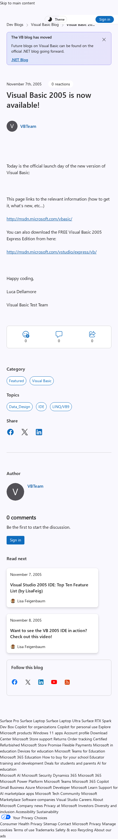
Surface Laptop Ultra (63, 720)
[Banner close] (104, 39)
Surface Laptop (32, 720)
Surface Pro (9, 720)
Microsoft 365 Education (20, 757)
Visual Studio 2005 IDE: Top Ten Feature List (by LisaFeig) (49, 587)
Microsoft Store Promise (41, 745)
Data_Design (19, 406)
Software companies (38, 799)
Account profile (76, 732)
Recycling (85, 829)
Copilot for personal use (77, 726)
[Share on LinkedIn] (39, 433)
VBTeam (28, 126)
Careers (85, 799)
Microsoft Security (37, 775)
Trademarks (44, 829)
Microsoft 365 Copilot (90, 781)
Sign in (104, 19)
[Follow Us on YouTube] (54, 684)
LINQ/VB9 (60, 406)
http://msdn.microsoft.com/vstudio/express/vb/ (52, 252)
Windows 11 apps (48, 732)
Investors (86, 805)
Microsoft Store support (32, 738)
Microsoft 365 (90, 775)
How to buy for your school (65, 757)
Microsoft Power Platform (21, 781)
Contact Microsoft (73, 823)
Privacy (95, 823)
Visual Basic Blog (45, 24)
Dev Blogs (15, 24)
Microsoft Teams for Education (80, 751)
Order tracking (80, 738)
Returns (60, 738)
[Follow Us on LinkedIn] (41, 684)
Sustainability (47, 811)
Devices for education (36, 751)
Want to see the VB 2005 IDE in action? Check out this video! (48, 633)
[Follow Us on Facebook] (14, 684)
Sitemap (50, 823)
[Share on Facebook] (10, 433)
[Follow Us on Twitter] (27, 684)
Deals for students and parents (70, 763)
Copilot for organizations (35, 726)
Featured (16, 380)
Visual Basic (41, 380)
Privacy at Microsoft (60, 805)
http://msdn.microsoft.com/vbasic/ (39, 219)
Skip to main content (17, 3)
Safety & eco (66, 829)
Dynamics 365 (65, 775)
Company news (30, 805)
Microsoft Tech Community (57, 793)
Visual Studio (67, 799)
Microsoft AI (10, 775)
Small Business (12, 787)
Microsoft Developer (53, 787)
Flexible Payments (77, 745)
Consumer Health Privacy (21, 823)
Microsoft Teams (57, 781)
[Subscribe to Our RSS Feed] (67, 684)
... (93, 24)
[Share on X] (25, 433)
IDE (41, 406)
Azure (30, 787)
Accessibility (25, 811)
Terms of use (23, 829)
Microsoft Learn (84, 787)
